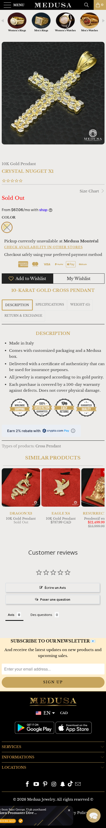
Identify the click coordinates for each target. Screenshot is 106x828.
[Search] (88, 5)
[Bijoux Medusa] (53, 5)
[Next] (100, 503)
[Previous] (6, 503)
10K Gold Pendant (19, 163)
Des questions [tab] (41, 614)
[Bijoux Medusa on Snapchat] (63, 784)
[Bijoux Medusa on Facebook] (27, 784)
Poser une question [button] (55, 599)
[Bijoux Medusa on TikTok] (70, 784)
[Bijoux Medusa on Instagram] (54, 784)
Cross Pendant (48, 446)
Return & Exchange (23, 315)
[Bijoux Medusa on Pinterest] (45, 784)
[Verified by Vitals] (49, 821)
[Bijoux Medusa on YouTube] (36, 784)
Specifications (49, 304)
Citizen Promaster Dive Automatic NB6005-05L (46, 813)
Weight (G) (80, 304)
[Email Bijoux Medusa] (78, 784)
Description (17, 305)
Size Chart (90, 191)
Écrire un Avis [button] (55, 587)
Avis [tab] (11, 614)
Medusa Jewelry (41, 799)
